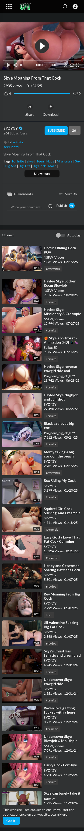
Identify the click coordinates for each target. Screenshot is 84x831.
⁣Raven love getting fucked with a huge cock (59, 712)
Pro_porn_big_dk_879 (59, 376)
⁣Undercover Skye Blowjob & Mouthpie (60, 738)
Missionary (65, 161)
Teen (40, 161)
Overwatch (53, 269)
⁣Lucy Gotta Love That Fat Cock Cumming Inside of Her (62, 541)
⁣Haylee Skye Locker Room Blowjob (60, 283)
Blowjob (51, 586)
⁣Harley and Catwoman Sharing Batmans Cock (62, 567)
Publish (62, 206)
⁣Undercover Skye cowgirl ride (58, 681)
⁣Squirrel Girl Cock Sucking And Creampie (62, 511)
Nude (50, 161)
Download (50, 114)
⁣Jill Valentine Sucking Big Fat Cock (61, 624)
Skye (30, 161)
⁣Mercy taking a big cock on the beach (59, 454)
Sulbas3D (51, 347)
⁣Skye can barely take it (62, 793)
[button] (75, 6)
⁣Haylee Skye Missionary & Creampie (62, 311)
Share (29, 114)
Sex (77, 161)
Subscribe (56, 130)
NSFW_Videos (54, 257)
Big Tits (25, 166)
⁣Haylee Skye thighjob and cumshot (61, 397)
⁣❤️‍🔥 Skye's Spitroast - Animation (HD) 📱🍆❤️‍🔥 (61, 342)
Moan (52, 166)
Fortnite (17, 142)
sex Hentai (11, 147)
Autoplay (73, 235)
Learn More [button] (59, 814)
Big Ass (11, 166)
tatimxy (49, 799)
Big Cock (39, 166)
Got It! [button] (11, 821)
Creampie (52, 529)
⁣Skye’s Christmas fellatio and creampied (62, 653)
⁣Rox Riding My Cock (60, 480)
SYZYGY (11, 128)
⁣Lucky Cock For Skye (60, 765)
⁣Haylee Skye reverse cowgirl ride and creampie (60, 370)
